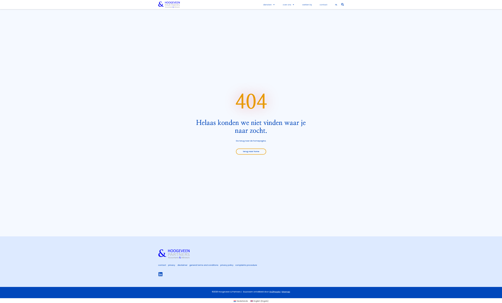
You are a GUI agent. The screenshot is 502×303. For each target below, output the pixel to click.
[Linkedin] (160, 274)
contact (323, 4)
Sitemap (286, 291)
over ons (287, 4)
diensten (267, 4)
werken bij (307, 4)
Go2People (275, 291)
